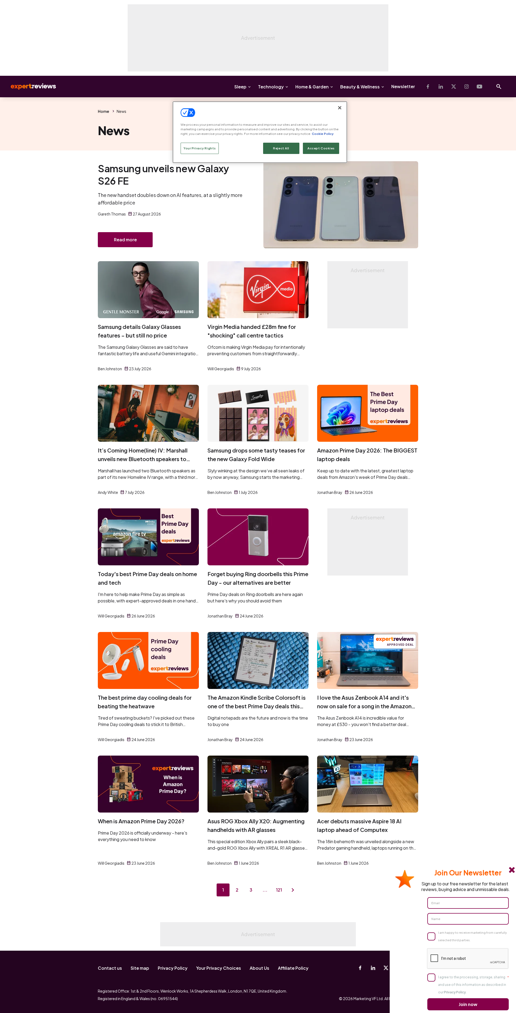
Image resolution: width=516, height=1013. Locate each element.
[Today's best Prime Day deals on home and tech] (148, 536)
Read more (125, 239)
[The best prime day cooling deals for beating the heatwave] (148, 660)
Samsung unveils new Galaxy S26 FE (163, 174)
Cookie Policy (323, 134)
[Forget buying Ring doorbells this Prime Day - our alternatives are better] (258, 536)
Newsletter (403, 86)
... (265, 890)
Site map (140, 968)
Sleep (240, 86)
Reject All (281, 148)
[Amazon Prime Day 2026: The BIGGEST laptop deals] (367, 413)
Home (103, 111)
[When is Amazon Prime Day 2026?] (148, 784)
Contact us (110, 968)
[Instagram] (466, 86)
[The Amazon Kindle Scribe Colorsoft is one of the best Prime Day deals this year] (258, 660)
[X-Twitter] (453, 86)
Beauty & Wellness (360, 86)
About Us (259, 968)
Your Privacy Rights (200, 148)
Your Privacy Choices (218, 968)
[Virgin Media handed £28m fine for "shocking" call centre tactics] (258, 289)
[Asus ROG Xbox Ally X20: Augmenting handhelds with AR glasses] (258, 784)
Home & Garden (312, 86)
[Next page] (292, 889)
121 (279, 890)
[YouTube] (479, 86)
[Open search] (498, 86)
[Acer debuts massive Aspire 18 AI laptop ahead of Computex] (367, 784)
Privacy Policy (173, 968)
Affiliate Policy (293, 968)
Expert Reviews (29, 86)
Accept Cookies (321, 148)
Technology (271, 86)
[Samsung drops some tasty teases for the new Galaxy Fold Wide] (258, 413)
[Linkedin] (440, 86)
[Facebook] (427, 86)
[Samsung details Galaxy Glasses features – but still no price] (148, 289)
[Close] (340, 108)
